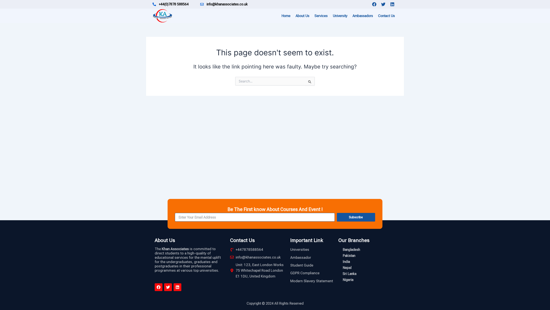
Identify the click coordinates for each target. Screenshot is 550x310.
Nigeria (348, 280)
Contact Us (386, 16)
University (340, 16)
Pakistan (349, 256)
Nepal (347, 268)
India (346, 262)
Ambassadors (363, 16)
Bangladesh (351, 250)
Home (285, 16)
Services (321, 16)
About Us (302, 16)
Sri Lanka (349, 274)
